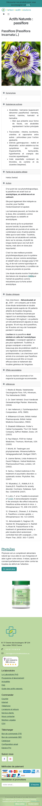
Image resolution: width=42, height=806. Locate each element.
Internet (5, 702)
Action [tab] (8, 183)
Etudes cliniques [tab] (12, 294)
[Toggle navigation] (8, 14)
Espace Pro (6, 748)
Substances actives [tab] (14, 104)
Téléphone (6, 706)
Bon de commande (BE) (12, 737)
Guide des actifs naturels (12, 689)
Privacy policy (35, 801)
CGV (3, 723)
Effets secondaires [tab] (13, 370)
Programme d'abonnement (13, 678)
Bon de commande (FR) (12, 734)
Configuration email (10, 744)
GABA (30, 276)
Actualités (6, 681)
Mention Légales (9, 720)
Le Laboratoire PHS (10, 674)
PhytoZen (8, 549)
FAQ (3, 685)
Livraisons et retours (10, 709)
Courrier (5, 699)
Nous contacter (8, 716)
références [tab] (10, 384)
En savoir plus (9, 569)
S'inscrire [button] (35, 785)
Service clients (8, 713)
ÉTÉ (28, 5)
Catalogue (6, 741)
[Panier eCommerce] (4, 14)
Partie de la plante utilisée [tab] (16, 172)
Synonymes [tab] (11, 93)
